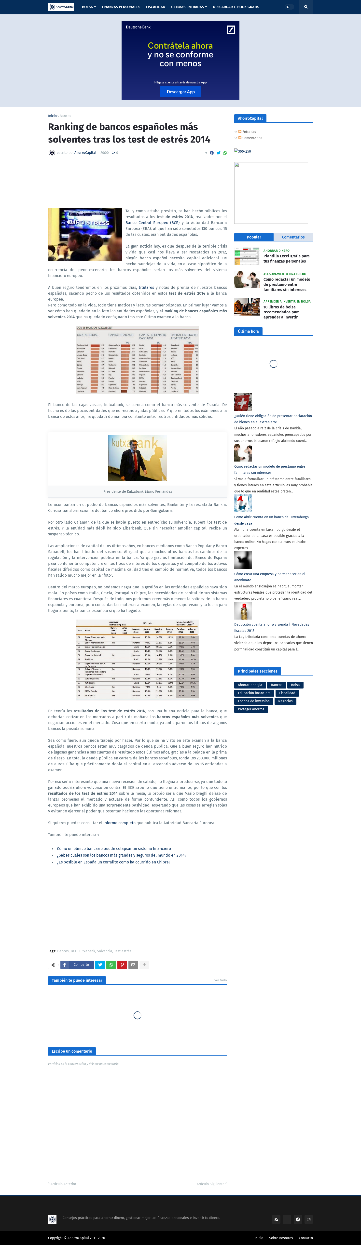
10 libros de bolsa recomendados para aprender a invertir (282, 312)
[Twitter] (219, 153)
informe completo (119, 823)
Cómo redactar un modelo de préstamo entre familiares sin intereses (287, 284)
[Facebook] (212, 153)
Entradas (248, 132)
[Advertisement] (137, 908)
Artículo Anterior (63, 1184)
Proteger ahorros (251, 709)
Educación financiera (254, 693)
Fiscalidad (287, 693)
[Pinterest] (122, 965)
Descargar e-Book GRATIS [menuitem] (236, 7)
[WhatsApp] (225, 153)
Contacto (306, 1238)
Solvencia (104, 951)
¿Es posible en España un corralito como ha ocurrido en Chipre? (113, 862)
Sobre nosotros (281, 1238)
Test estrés (122, 951)
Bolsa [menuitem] (87, 7)
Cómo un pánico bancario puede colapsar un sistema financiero (114, 848)
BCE (74, 951)
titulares (146, 287)
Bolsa (295, 685)
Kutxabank (87, 951)
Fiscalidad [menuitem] (155, 7)
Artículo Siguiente (210, 1184)
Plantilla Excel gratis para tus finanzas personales (287, 259)
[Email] (133, 965)
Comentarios (251, 138)
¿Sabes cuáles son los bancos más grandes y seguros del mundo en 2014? (121, 855)
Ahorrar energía (250, 685)
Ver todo (220, 980)
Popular (254, 237)
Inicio (52, 116)
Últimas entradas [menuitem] (187, 7)
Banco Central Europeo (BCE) (152, 222)
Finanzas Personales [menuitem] (121, 7)
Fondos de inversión (254, 701)
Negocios (285, 701)
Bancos (65, 116)
